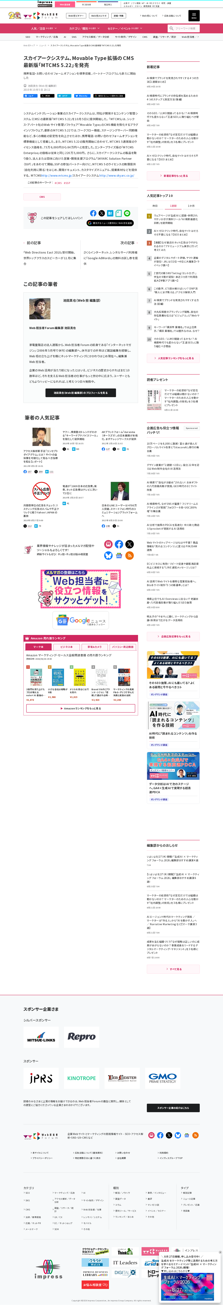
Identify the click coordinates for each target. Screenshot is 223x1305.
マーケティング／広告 (47, 36)
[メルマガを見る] (151, 1135)
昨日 (155, 205)
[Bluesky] (178, 1135)
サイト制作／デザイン (126, 36)
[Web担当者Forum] (40, 1137)
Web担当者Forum (40, 16)
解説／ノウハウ (122, 1192)
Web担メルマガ (98, 15)
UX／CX (58, 1217)
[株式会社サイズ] (122, 1078)
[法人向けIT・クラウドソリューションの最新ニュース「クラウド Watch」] (95, 1264)
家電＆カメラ (95, 647)
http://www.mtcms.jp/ (57, 175)
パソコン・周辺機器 (122, 647)
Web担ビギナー (76, 15)
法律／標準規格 (33, 1217)
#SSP (67, 183)
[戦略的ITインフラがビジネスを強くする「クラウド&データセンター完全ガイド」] (95, 1253)
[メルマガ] (108, 544)
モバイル (87, 1223)
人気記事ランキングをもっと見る (176, 358)
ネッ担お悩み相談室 (77, 554)
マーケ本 (38, 647)
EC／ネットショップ (63, 1223)
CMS (144, 36)
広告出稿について (172, 15)
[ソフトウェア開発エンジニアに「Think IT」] (125, 1253)
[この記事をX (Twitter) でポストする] (102, 213)
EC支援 (155, 6)
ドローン (138, 6)
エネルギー (128, 6)
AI (65, 36)
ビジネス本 (66, 647)
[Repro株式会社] (81, 1037)
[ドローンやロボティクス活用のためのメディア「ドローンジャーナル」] (155, 1275)
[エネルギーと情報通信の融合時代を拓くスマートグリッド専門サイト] (155, 1264)
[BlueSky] (108, 555)
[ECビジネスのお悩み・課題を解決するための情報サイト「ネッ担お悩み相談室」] (95, 1286)
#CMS (58, 183)
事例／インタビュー (157, 1192)
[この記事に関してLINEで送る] (127, 213)
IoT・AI (145, 3)
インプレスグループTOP (171, 1157)
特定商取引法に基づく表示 (88, 1157)
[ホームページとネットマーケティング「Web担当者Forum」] (155, 1253)
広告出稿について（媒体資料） (89, 1152)
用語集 (186, 1210)
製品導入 (108, 5)
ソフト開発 (135, 3)
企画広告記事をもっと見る (176, 636)
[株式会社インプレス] (48, 1269)
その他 (86, 1229)
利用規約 (164, 1152)
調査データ (120, 1198)
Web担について (149, 15)
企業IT (126, 3)
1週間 (173, 205)
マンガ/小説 (153, 1204)
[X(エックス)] (129, 544)
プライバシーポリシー (43, 1157)
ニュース (42, 45)
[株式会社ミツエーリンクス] (41, 1037)
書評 (150, 1198)
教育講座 (147, 6)
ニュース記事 (189, 1198)
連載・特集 (119, 15)
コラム (118, 1204)
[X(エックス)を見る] (169, 1135)
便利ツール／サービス (125, 1210)
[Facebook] (119, 544)
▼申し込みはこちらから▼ (175, 1271)
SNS (74, 36)
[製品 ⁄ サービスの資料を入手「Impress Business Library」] (95, 1275)
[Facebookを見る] (160, 1135)
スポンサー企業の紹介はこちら (173, 1108)
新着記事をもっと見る (176, 175)
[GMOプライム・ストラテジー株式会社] (162, 1078)
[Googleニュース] (119, 555)
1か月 (191, 205)
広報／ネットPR (33, 1223)
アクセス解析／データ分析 (95, 36)
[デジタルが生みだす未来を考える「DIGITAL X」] (125, 1275)
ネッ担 (61, 554)
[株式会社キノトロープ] (81, 1078)
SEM (56, 1229)
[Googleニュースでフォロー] (187, 1135)
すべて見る (176, 969)
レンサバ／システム (92, 1217)
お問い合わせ (123, 1152)
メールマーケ (32, 1229)
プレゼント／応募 (191, 1204)
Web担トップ (29, 45)
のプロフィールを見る (81, 392)
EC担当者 (86, 5)
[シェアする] (93, 213)
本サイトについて (41, 1152)
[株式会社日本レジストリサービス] (41, 1078)
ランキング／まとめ (124, 1216)
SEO (28, 36)
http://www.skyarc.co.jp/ (116, 175)
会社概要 (121, 1157)
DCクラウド (154, 3)
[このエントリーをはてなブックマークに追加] (110, 213)
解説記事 (187, 1192)
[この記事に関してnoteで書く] (118, 213)
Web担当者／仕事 (191, 36)
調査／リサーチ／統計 (164, 36)
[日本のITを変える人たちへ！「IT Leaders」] (125, 1264)
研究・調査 (166, 3)
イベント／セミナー (157, 1210)
